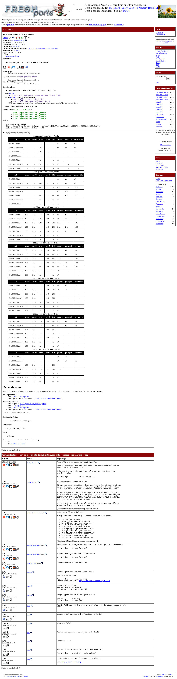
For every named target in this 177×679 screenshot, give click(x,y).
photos (126, 10)
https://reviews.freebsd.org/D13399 (94, 581)
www (18, 50)
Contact (158, 67)
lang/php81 (19, 406)
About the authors (161, 53)
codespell (31, 48)
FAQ (157, 57)
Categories (159, 163)
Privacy (158, 63)
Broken (158, 189)
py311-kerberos (40, 48)
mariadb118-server (162, 97)
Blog (157, 65)
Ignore (158, 194)
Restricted (159, 199)
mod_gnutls (159, 114)
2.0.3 (4, 38)
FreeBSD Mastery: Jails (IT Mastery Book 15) (133, 7)
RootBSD (165, 43)
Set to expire (160, 209)
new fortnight (160, 221)
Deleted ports (160, 165)
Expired (158, 206)
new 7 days (159, 219)
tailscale (158, 124)
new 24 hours (160, 214)
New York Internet (161, 41)
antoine (29, 595)
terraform (159, 127)
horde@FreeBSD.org (17, 40)
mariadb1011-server (162, 92)
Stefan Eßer (30, 463)
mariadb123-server (162, 100)
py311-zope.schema (52, 48)
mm (28, 615)
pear (14, 50)
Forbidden (159, 197)
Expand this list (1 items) (17, 444)
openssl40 (159, 112)
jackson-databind (161, 119)
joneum (29, 572)
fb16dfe (16, 46)
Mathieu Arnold (32, 563)
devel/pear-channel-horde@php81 (48, 398)
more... (158, 82)
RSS (171, 674)
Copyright (145, 676)
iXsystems (169, 41)
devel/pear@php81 (21, 397)
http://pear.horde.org (71, 662)
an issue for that (118, 25)
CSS (166, 674)
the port (12, 93)
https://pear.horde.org (12, 56)
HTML (162, 674)
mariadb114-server (162, 95)
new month (159, 224)
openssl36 (159, 109)
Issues (158, 55)
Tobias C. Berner (32, 513)
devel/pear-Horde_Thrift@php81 (33, 404)
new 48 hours (160, 216)
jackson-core (160, 117)
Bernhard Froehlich (33, 545)
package (13, 97)
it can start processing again (97, 25)
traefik (158, 122)
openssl (158, 102)
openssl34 (159, 104)
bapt (28, 586)
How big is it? (160, 59)
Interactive (159, 211)
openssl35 (159, 107)
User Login (159, 33)
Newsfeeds (159, 169)
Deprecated (159, 192)
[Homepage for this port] (4, 68)
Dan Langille (159, 676)
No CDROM (160, 202)
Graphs (158, 179)
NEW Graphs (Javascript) (164, 181)
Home (158, 161)
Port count (159, 187)
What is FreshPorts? (162, 51)
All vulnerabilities (165, 145)
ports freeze (10, 25)
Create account (160, 35)
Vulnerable (159, 204)
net (7, 38)
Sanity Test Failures (162, 167)
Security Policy (160, 61)
